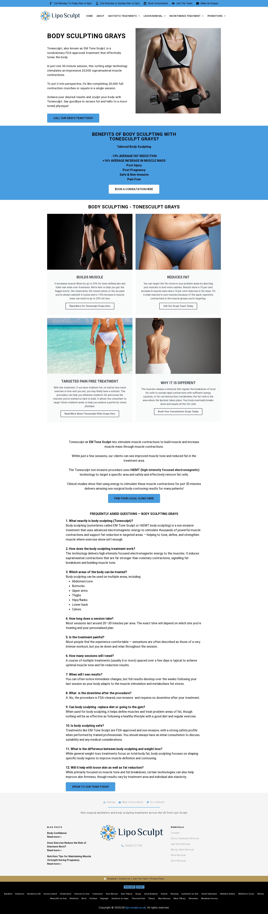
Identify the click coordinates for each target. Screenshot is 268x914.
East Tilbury (126, 894)
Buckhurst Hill (33, 894)
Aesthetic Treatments (122, 16)
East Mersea (112, 894)
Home (89, 16)
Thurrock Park (138, 898)
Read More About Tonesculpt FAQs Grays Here (90, 413)
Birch (84, 898)
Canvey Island (50, 894)
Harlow (164, 894)
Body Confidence (57, 833)
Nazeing (174, 894)
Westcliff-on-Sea (58, 898)
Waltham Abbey (227, 894)
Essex (140, 887)
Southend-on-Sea (189, 894)
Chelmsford (65, 894)
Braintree (19, 894)
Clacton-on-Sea (81, 894)
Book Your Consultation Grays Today (178, 411)
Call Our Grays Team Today (178, 306)
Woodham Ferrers (209, 898)
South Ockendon (209, 894)
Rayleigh (104, 898)
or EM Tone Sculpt (97, 442)
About (100, 16)
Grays (138, 894)
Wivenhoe (193, 898)
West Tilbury (180, 898)
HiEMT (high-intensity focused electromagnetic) (164, 470)
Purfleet (93, 898)
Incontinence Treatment (185, 16)
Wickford (74, 898)
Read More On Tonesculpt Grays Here (89, 306)
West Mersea (164, 898)
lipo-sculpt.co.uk (135, 907)
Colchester (97, 894)
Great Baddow (151, 894)
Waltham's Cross (246, 894)
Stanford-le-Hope (120, 898)
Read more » (54, 836)
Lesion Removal (153, 16)
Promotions (215, 16)
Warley (260, 894)
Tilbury (151, 898)
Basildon (8, 894)
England (129, 887)
